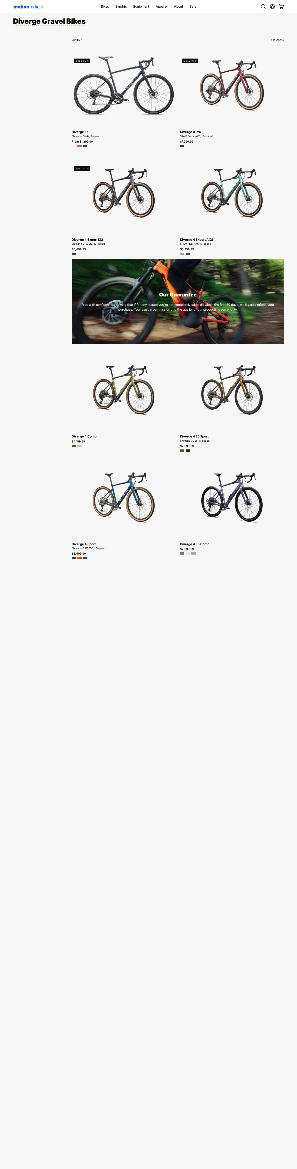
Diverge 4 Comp (84, 436)
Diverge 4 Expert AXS (196, 239)
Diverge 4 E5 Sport (194, 436)
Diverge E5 (80, 131)
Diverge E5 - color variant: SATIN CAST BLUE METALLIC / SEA (85, 146)
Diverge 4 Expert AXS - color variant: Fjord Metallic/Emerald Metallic (182, 254)
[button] (263, 6)
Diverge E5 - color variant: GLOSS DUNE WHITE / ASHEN (74, 146)
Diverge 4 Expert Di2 (87, 239)
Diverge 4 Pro (190, 131)
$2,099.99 (187, 446)
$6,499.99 (79, 249)
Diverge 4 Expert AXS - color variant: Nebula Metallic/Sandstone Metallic (188, 254)
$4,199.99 (78, 441)
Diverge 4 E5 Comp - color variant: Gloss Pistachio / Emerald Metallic (193, 553)
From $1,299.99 (82, 141)
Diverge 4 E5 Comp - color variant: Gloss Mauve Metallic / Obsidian (182, 553)
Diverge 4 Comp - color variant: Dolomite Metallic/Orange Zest (79, 446)
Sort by (76, 39)
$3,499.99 (79, 553)
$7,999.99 (186, 141)
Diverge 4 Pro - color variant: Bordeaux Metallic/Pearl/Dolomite (182, 146)
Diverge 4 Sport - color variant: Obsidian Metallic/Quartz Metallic (85, 558)
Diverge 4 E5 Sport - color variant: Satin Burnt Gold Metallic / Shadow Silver (182, 450)
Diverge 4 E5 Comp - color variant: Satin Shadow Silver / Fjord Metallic (188, 553)
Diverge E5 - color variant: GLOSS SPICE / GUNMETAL (79, 146)
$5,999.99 (187, 249)
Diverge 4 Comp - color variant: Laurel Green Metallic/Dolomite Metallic (74, 446)
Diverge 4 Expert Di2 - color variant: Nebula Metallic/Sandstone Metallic (74, 254)
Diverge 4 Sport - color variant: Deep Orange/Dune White (79, 558)
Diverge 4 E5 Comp (194, 544)
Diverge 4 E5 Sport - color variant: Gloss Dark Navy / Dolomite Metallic (188, 450)
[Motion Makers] (28, 6)
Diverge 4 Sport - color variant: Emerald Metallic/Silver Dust (74, 558)
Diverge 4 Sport (84, 544)
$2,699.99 (187, 549)
